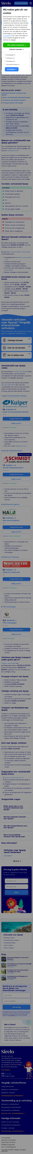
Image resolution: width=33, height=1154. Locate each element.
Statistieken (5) (10, 61)
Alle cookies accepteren (15, 45)
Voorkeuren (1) (10, 58)
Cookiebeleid (7, 35)
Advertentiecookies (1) (12, 64)
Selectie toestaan (15, 49)
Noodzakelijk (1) (10, 55)
